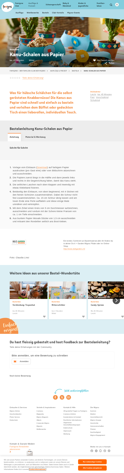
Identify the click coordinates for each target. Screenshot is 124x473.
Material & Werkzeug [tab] (35, 137)
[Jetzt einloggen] (117, 4)
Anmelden (24, 361)
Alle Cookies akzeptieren (92, 468)
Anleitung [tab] (14, 137)
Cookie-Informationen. (37, 469)
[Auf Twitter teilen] (62, 397)
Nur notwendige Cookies (92, 462)
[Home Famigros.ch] (7, 7)
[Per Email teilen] (68, 397)
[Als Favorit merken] (44, 316)
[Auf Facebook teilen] (55, 397)
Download (42, 167)
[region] (62, 464)
